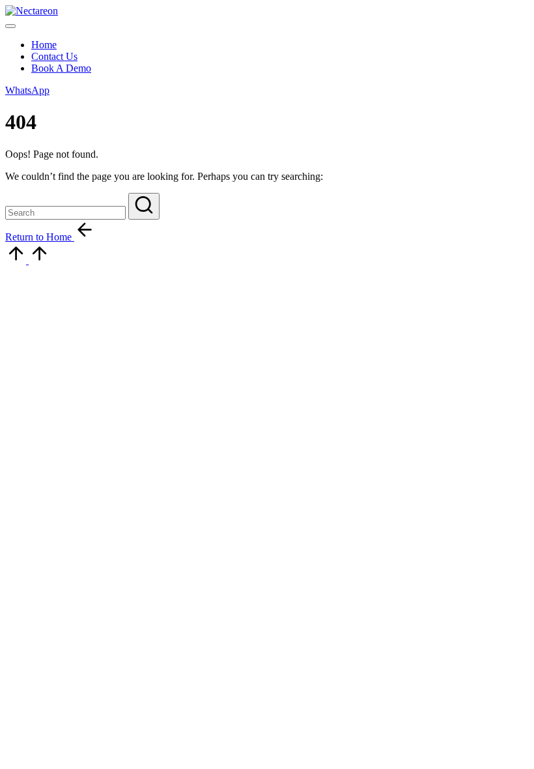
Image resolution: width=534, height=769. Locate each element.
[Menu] (10, 26)
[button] (27, 90)
